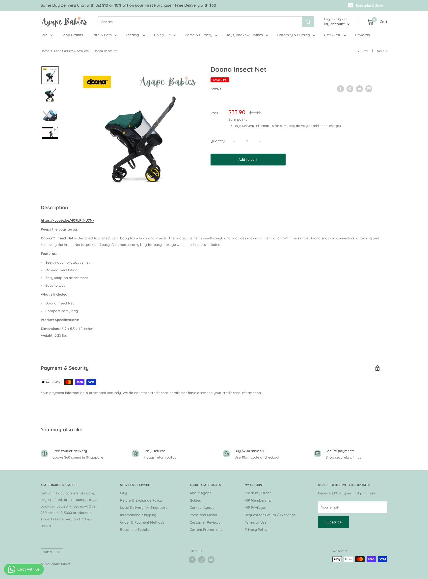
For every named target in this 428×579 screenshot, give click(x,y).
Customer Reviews (205, 522)
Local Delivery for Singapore (143, 507)
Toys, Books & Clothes (244, 35)
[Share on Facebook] (340, 88)
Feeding (133, 35)
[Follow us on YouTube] (211, 559)
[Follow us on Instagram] (201, 559)
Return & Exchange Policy (141, 500)
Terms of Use (256, 522)
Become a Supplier (135, 529)
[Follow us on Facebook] (192, 559)
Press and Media (203, 515)
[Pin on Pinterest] (350, 88)
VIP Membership (258, 500)
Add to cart (248, 159)
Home (45, 51)
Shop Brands (72, 35)
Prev (365, 51)
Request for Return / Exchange (270, 515)
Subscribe (333, 522)
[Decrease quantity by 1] (234, 141)
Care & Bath (102, 35)
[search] (200, 21)
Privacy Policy (256, 529)
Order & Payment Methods (142, 522)
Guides (195, 500)
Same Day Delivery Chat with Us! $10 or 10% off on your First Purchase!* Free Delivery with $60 (128, 5)
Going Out (162, 35)
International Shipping (138, 515)
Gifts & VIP (332, 35)
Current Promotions (206, 529)
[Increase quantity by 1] (260, 141)
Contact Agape (202, 507)
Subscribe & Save (369, 5)
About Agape (201, 493)
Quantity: (218, 141)
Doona (216, 89)
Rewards (362, 35)
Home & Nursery (198, 35)
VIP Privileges (256, 507)
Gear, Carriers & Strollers (71, 51)
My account (335, 24)
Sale (44, 35)
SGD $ (47, 552)
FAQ (123, 493)
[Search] (308, 21)
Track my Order (258, 493)
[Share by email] (368, 88)
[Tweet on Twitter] (359, 88)
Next (380, 51)
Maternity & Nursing (293, 35)
